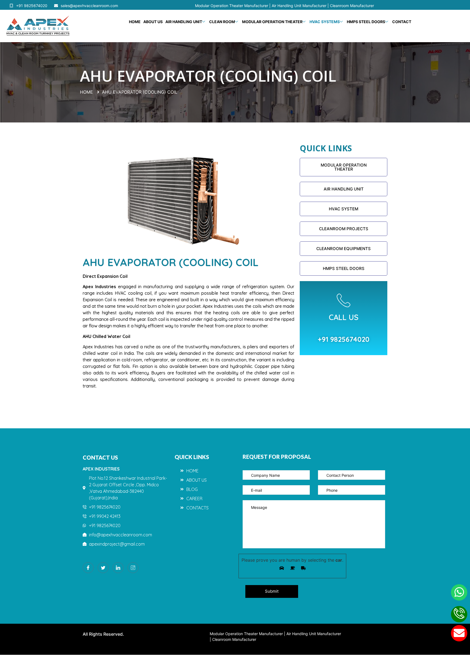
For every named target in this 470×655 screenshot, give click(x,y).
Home (135, 21)
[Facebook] (88, 567)
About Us (153, 21)
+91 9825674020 (31, 5)
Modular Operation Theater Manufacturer (232, 5)
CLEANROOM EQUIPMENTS (343, 248)
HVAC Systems (325, 21)
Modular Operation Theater (272, 21)
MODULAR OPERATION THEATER (344, 167)
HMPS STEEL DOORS (366, 21)
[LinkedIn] (118, 567)
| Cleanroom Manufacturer (350, 5)
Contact (401, 21)
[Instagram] (133, 567)
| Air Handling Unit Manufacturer (298, 5)
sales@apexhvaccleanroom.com (89, 5)
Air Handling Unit (183, 21)
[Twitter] (103, 567)
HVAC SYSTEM (343, 208)
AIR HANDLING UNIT (344, 189)
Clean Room (222, 21)
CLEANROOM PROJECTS (343, 228)
